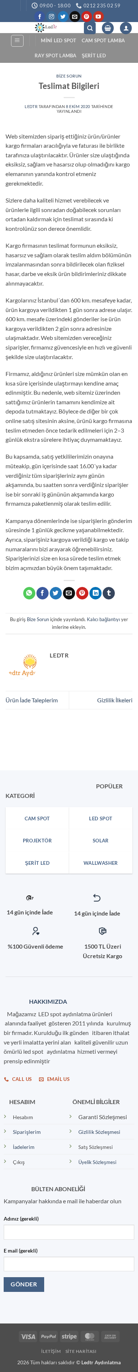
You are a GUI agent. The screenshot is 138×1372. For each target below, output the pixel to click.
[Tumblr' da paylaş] (109, 593)
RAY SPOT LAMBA (56, 55)
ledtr (31, 106)
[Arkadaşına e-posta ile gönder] (69, 593)
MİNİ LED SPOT (58, 40)
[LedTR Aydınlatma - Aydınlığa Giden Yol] (44, 27)
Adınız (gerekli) (21, 1218)
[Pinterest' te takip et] (86, 16)
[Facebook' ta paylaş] (42, 593)
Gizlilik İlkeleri (114, 699)
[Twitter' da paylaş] (56, 593)
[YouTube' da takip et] (98, 16)
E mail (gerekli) (21, 1250)
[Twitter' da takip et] (63, 16)
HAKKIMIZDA (46, 1001)
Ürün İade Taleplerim (32, 699)
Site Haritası (81, 1351)
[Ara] (90, 28)
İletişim (51, 1351)
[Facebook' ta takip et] (39, 16)
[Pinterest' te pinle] (82, 593)
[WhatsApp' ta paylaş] (29, 593)
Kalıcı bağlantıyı (103, 619)
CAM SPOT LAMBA (103, 40)
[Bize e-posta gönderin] (75, 16)
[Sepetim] (108, 28)
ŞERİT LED (94, 55)
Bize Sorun (69, 76)
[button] (17, 41)
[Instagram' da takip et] (51, 16)
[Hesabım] (126, 28)
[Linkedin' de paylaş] (95, 593)
